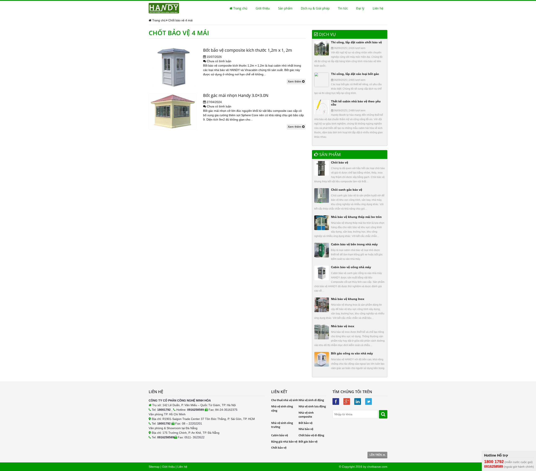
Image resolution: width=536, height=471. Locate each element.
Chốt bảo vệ (278, 447)
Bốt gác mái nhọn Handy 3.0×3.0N (235, 95)
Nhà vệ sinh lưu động (312, 406)
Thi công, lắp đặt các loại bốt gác (355, 74)
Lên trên (376, 455)
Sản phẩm (285, 8)
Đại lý (360, 8)
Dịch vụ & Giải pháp (315, 8)
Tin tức (343, 8)
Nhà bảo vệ (306, 429)
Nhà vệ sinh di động (311, 400)
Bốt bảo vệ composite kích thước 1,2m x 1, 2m (247, 50)
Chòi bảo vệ (339, 162)
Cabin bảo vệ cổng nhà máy (351, 267)
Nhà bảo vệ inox (342, 326)
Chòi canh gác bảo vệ (346, 189)
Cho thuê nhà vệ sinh (284, 400)
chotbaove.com (377, 466)
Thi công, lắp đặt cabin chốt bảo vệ (356, 42)
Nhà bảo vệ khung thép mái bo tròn (356, 217)
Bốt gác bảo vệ (308, 441)
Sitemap (154, 466)
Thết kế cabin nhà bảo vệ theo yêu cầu (356, 103)
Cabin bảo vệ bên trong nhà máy (354, 244)
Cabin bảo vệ (279, 435)
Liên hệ (378, 8)
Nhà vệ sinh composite (306, 415)
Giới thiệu (263, 8)
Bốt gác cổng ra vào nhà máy (352, 353)
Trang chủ (239, 8)
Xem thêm (295, 81)
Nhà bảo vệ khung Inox (347, 299)
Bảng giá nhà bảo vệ (284, 441)
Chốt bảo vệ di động (311, 435)
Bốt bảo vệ (305, 423)
